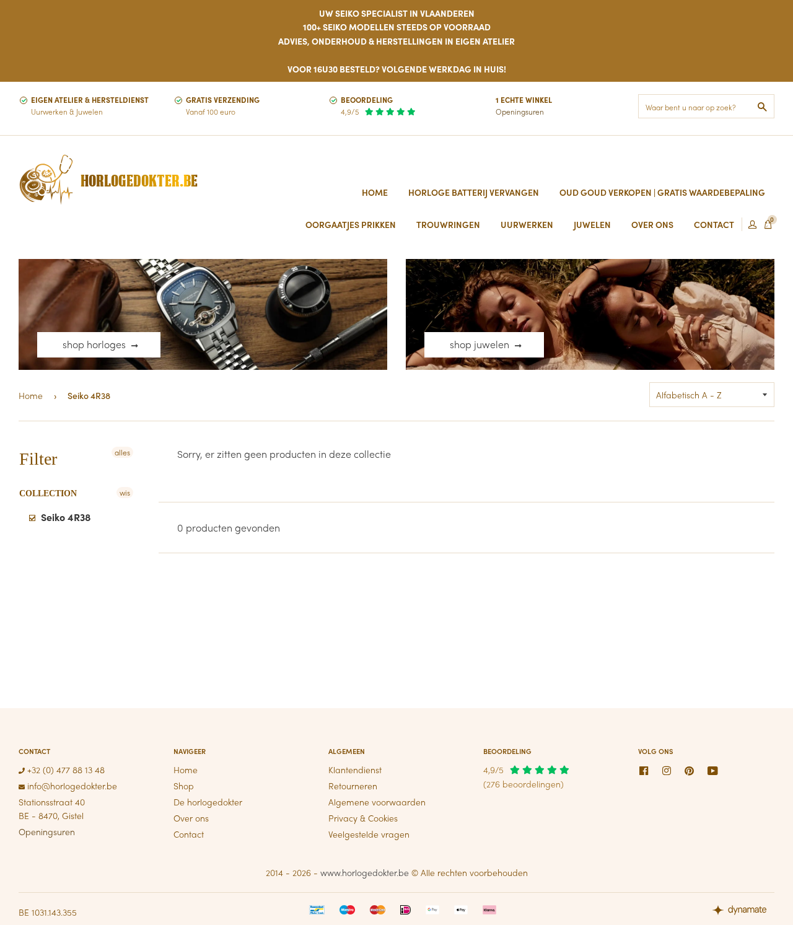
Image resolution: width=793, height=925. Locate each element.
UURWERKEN (527, 224)
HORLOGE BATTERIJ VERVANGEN (473, 192)
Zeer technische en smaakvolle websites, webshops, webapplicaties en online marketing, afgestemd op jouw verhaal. (743, 911)
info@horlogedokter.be (71, 785)
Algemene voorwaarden (377, 802)
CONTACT (714, 224)
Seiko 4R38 (64, 517)
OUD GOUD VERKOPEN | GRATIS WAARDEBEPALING (662, 192)
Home (375, 192)
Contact (188, 834)
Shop (183, 785)
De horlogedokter (207, 802)
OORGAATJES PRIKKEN (350, 224)
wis (125, 492)
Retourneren (352, 785)
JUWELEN (592, 224)
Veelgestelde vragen (369, 834)
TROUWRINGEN (448, 224)
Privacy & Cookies (363, 818)
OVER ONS (652, 224)
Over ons (191, 818)
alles (122, 452)
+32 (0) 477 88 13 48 (65, 769)
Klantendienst (355, 769)
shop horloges (95, 344)
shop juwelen (481, 344)
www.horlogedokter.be (364, 872)
